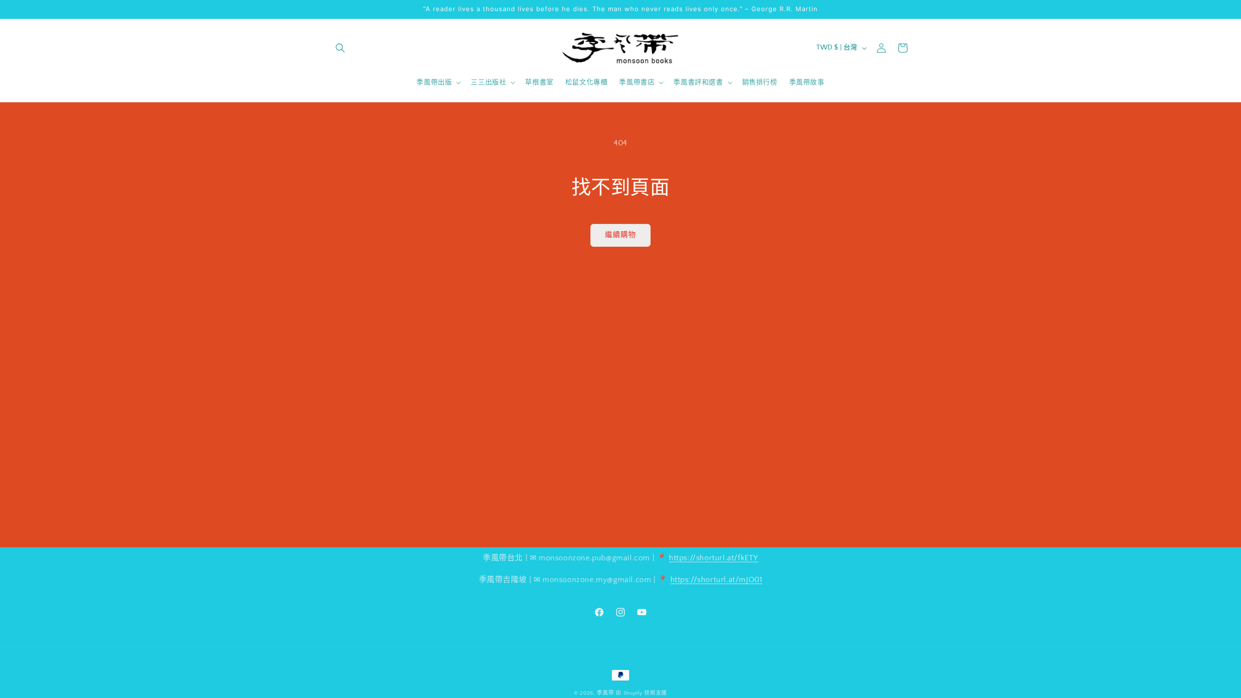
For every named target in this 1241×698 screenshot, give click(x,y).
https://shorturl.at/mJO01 (716, 579)
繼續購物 (620, 235)
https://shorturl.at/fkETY (713, 558)
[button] (340, 48)
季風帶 (605, 693)
